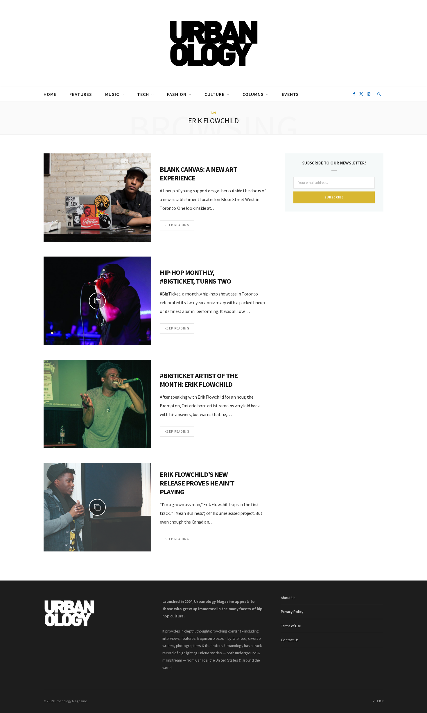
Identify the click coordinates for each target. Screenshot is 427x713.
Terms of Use (291, 626)
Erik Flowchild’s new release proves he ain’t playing (197, 483)
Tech (143, 94)
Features (80, 94)
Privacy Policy (292, 611)
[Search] (379, 94)
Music (112, 94)
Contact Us (289, 639)
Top (379, 701)
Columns (253, 94)
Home (50, 94)
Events (290, 94)
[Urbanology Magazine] (213, 43)
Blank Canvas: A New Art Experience (198, 173)
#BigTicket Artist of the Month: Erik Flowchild (199, 380)
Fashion (176, 94)
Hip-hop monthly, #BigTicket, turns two (195, 277)
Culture (214, 94)
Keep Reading (177, 225)
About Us (288, 597)
